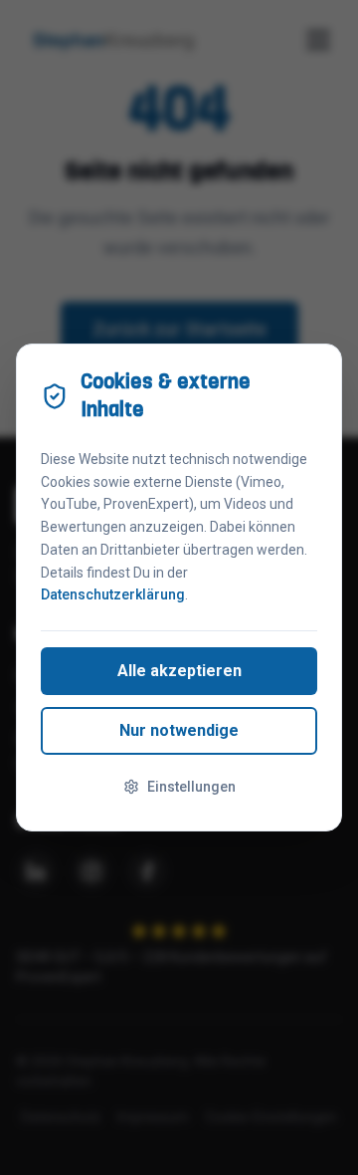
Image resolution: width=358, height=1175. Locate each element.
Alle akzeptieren (179, 670)
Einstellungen (191, 787)
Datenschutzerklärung (113, 594)
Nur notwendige (179, 730)
